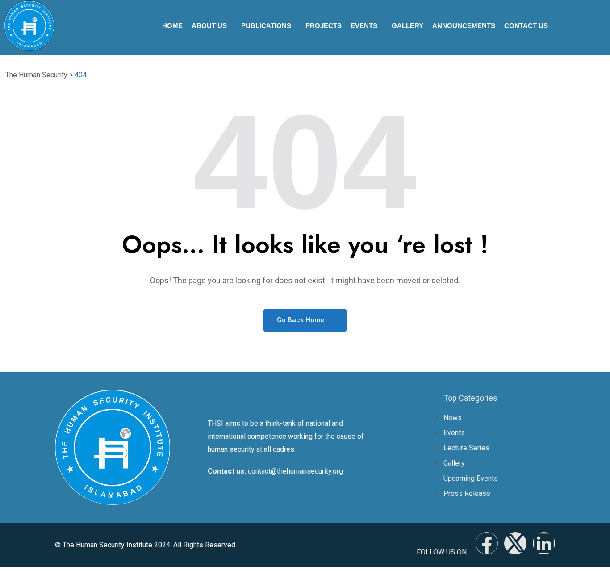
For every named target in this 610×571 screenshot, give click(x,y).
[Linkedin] (544, 543)
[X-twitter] (515, 543)
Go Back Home (301, 320)
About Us (209, 25)
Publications (266, 25)
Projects (323, 25)
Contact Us (526, 25)
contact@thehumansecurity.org (295, 471)
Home (172, 25)
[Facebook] (487, 543)
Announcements (463, 25)
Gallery (407, 25)
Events (364, 25)
